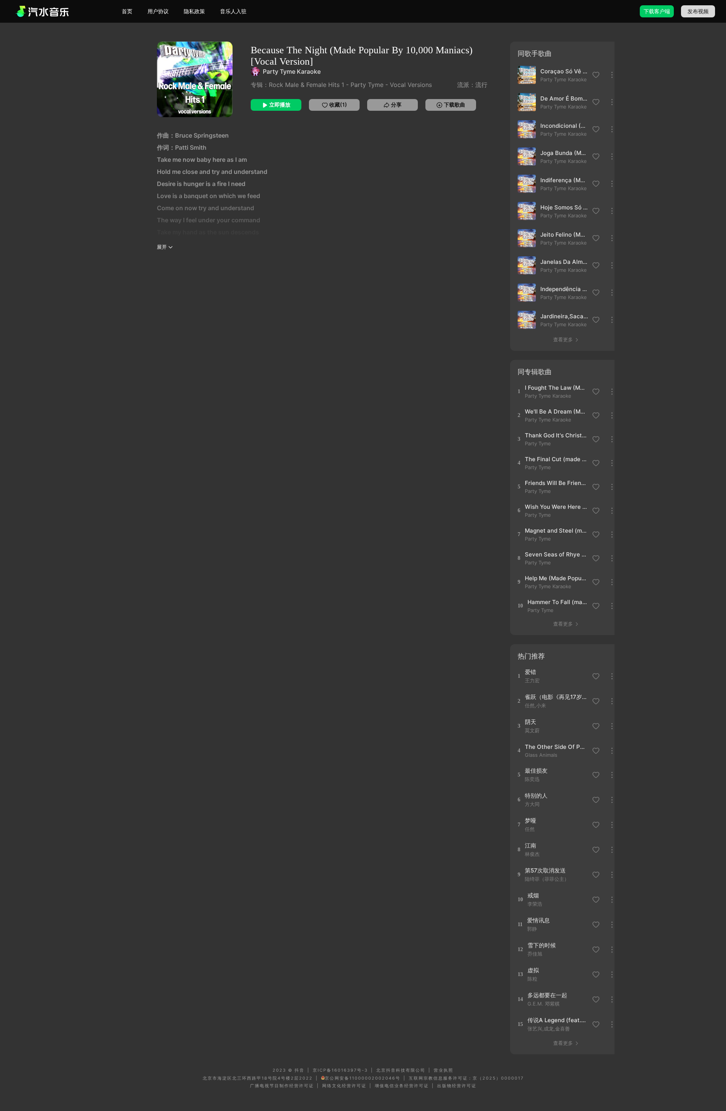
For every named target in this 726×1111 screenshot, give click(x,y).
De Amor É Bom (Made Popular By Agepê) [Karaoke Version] (564, 98)
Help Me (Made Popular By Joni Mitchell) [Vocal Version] (556, 578)
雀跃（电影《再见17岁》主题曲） (556, 696)
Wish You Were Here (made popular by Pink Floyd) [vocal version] (556, 506)
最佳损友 (536, 770)
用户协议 (158, 11)
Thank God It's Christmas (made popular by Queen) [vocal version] (556, 435)
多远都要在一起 (547, 995)
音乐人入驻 (233, 11)
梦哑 (530, 820)
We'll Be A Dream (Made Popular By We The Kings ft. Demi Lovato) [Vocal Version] (556, 411)
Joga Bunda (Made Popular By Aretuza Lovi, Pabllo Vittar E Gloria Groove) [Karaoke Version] (564, 153)
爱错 (530, 672)
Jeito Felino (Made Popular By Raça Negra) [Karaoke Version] (564, 234)
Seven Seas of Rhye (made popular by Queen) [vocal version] (556, 554)
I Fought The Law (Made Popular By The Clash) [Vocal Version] (556, 387)
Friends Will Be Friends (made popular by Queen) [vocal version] (556, 483)
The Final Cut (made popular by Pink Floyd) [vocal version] (556, 459)
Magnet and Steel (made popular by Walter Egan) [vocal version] (556, 530)
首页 (127, 11)
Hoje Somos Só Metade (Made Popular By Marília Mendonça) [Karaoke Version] (564, 207)
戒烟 (533, 895)
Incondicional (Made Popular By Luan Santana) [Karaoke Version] (564, 125)
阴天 (530, 721)
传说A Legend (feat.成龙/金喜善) (558, 1020)
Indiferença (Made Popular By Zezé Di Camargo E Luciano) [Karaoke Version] (564, 180)
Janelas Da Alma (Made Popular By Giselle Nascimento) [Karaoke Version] (564, 261)
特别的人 (536, 795)
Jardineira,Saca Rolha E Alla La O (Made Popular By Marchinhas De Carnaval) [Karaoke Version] (564, 316)
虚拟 (533, 970)
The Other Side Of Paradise (556, 746)
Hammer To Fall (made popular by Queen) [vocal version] (558, 602)
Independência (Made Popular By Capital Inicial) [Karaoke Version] (564, 289)
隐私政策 (194, 11)
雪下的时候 (541, 945)
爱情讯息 (538, 920)
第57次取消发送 (545, 870)
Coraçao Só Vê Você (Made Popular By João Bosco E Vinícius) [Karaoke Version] (564, 71)
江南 (530, 845)
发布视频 (698, 11)
